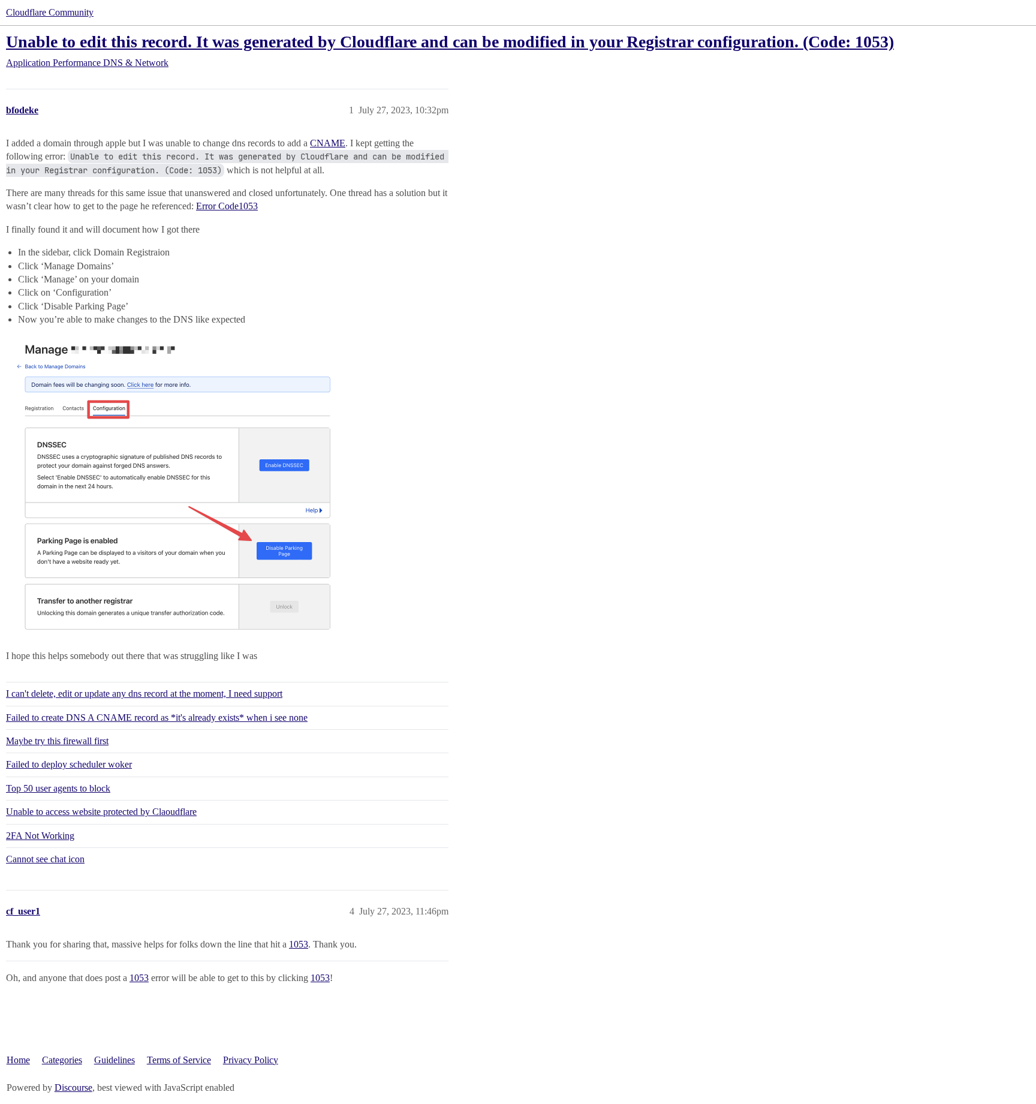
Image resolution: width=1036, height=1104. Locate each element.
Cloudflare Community (50, 12)
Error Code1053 (227, 206)
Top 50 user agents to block (58, 788)
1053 (298, 944)
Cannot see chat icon (45, 859)
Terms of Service (179, 1060)
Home (18, 1060)
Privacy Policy (250, 1060)
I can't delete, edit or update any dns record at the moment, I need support (144, 693)
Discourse (73, 1087)
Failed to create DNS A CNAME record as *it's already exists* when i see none (157, 717)
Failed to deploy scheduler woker (69, 764)
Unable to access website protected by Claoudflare (101, 812)
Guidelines (114, 1060)
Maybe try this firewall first (57, 741)
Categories (62, 1060)
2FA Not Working (40, 836)
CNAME (327, 143)
